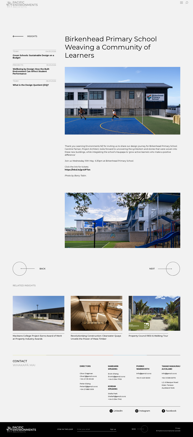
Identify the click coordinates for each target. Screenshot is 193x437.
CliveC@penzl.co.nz (88, 376)
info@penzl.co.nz (143, 373)
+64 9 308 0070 (169, 378)
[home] (25, 6)
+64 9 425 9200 (143, 378)
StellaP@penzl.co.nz (117, 396)
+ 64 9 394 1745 (115, 399)
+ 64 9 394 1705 (115, 379)
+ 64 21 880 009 (87, 389)
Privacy (177, 428)
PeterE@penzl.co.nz (89, 386)
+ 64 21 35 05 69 (87, 379)
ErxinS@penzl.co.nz (116, 376)
